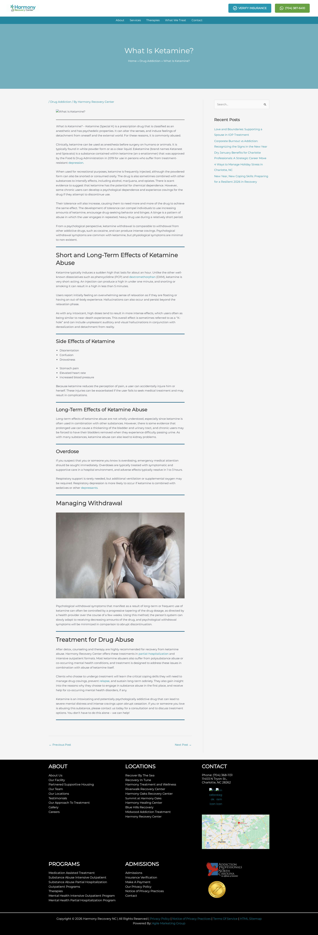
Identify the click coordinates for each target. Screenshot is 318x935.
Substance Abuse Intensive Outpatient (77, 877)
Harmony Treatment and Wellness (150, 784)
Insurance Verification (141, 877)
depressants (89, 488)
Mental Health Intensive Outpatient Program (82, 895)
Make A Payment (138, 882)
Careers (54, 812)
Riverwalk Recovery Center (145, 789)
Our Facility (57, 780)
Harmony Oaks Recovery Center (149, 793)
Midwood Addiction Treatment (148, 812)
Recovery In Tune (138, 780)
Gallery (54, 807)
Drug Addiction (60, 102)
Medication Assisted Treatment (72, 873)
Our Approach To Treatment (69, 802)
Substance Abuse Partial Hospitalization (78, 882)
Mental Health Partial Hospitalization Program (82, 900)
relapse (104, 681)
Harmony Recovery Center (143, 816)
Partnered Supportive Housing (71, 784)
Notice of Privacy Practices (144, 891)
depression (75, 162)
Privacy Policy (160, 918)
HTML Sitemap (251, 918)
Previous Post (60, 744)
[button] (120, 20)
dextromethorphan (142, 277)
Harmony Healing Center (143, 802)
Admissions (133, 873)
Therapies (56, 891)
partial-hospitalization (154, 653)
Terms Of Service (225, 918)
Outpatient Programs (64, 886)
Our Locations (59, 793)
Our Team (56, 789)
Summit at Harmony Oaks (143, 798)
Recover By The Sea (139, 775)
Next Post (183, 744)
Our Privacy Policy (138, 886)
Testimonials (58, 798)
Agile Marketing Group (168, 923)
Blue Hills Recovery (139, 807)
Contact (131, 895)
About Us (55, 775)
